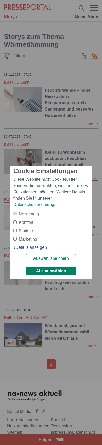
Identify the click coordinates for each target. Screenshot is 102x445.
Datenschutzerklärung (33, 204)
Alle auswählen (51, 271)
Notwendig (29, 214)
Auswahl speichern (51, 258)
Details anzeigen (31, 247)
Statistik (26, 231)
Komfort (26, 222)
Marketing (28, 239)
